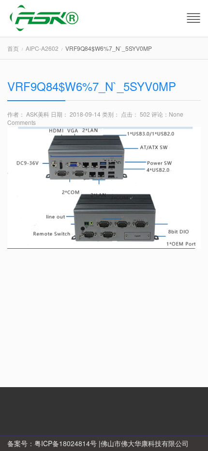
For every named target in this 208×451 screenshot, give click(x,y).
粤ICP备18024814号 (65, 443)
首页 (13, 48)
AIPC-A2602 (42, 48)
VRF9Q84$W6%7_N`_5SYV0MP (91, 85)
